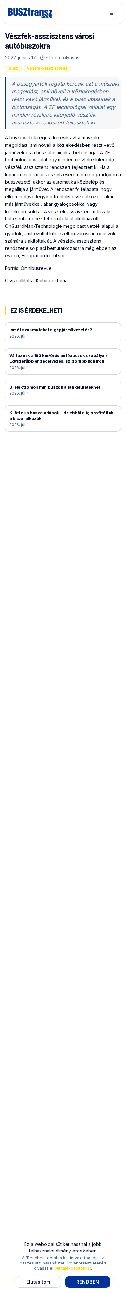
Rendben (87, 1282)
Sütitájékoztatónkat (72, 1268)
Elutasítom (38, 1282)
